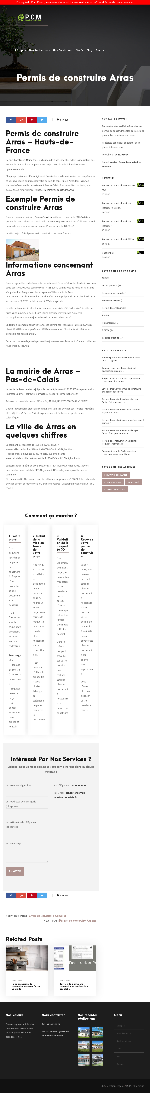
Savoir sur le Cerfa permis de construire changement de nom (121, 390)
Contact (101, 50)
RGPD (129, 1086)
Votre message (13, 843)
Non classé (133, 482)
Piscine (105, 315)
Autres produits (109, 285)
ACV (104, 277)
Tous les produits (110, 337)
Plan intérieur (109, 322)
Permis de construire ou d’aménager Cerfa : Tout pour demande (120, 432)
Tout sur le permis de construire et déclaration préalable (74, 986)
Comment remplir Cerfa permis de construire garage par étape (119, 453)
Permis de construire (112, 307)
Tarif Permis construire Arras (59, 189)
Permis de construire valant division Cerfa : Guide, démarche (120, 401)
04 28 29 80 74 (78, 785)
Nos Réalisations (39, 50)
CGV (103, 1086)
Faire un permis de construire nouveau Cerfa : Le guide (26, 986)
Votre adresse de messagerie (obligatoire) (21, 804)
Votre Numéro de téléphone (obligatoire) (21, 825)
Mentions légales (116, 1086)
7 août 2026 (17, 980)
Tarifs (79, 50)
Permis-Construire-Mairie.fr (20, 160)
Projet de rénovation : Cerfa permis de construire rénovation (121, 380)
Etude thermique (110, 300)
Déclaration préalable (113, 292)
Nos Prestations (63, 50)
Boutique (139, 1086)
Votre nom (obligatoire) (18, 785)
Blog (89, 50)
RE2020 (105, 330)
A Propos (20, 50)
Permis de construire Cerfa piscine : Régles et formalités (119, 442)
